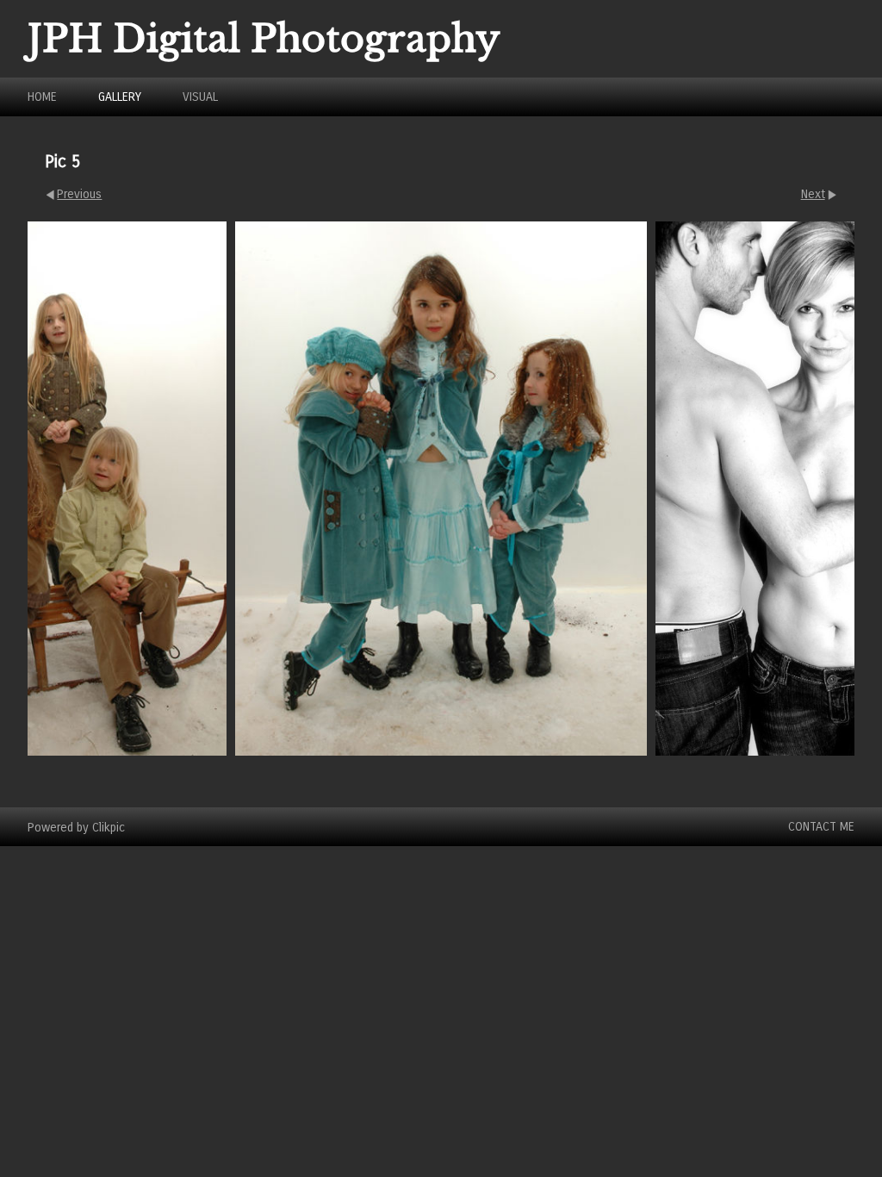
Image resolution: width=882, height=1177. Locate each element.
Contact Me (821, 826)
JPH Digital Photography (264, 39)
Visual (200, 97)
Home (42, 97)
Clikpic (108, 826)
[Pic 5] (441, 488)
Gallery (119, 97)
